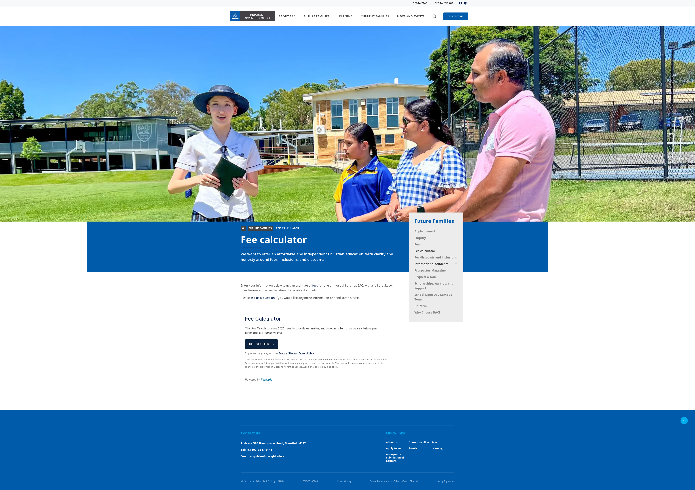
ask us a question (262, 298)
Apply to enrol (424, 231)
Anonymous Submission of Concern (395, 457)
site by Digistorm (445, 481)
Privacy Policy (306, 353)
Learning (437, 448)
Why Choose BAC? (427, 312)
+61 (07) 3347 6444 (259, 449)
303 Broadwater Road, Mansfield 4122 (279, 443)
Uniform (420, 306)
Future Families (434, 220)
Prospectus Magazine (430, 270)
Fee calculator (424, 251)
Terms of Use (286, 353)
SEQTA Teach (421, 3)
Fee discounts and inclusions (435, 257)
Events (413, 448)
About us (392, 442)
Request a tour (425, 277)
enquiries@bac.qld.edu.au (268, 456)
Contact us (456, 16)
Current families (419, 442)
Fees (417, 244)
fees (315, 285)
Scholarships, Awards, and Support (433, 285)
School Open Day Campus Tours (433, 297)
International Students (431, 264)
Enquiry (420, 238)
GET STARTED (259, 344)
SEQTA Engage (444, 3)
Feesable (266, 379)
